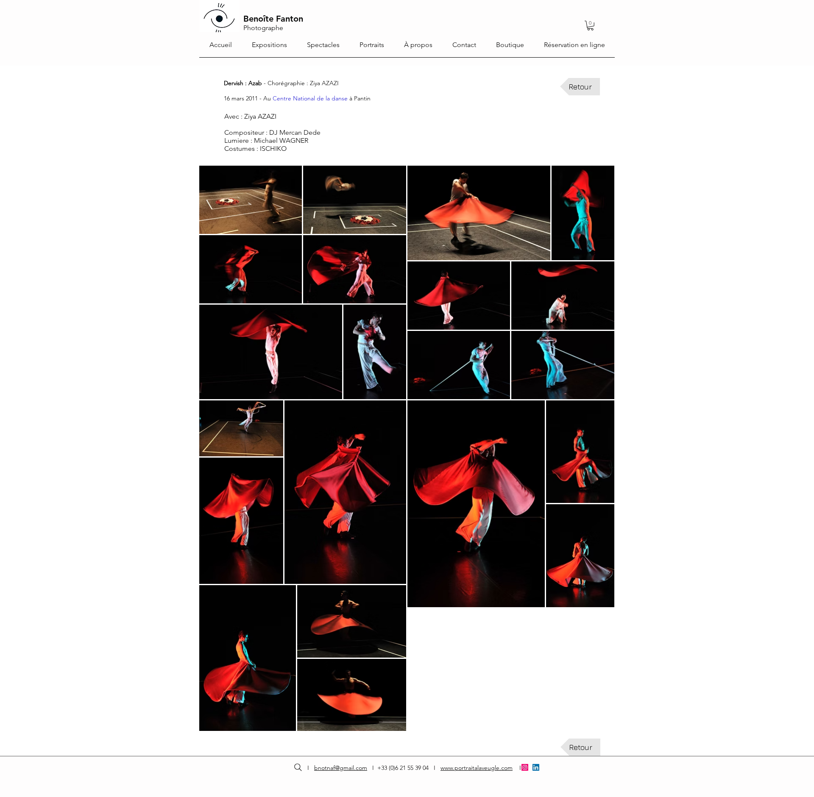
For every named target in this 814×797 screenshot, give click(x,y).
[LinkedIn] (535, 767)
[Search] (297, 767)
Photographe (263, 28)
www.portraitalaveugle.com (476, 768)
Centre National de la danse (310, 98)
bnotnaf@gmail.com (340, 768)
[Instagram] (524, 767)
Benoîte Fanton (273, 19)
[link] (590, 26)
